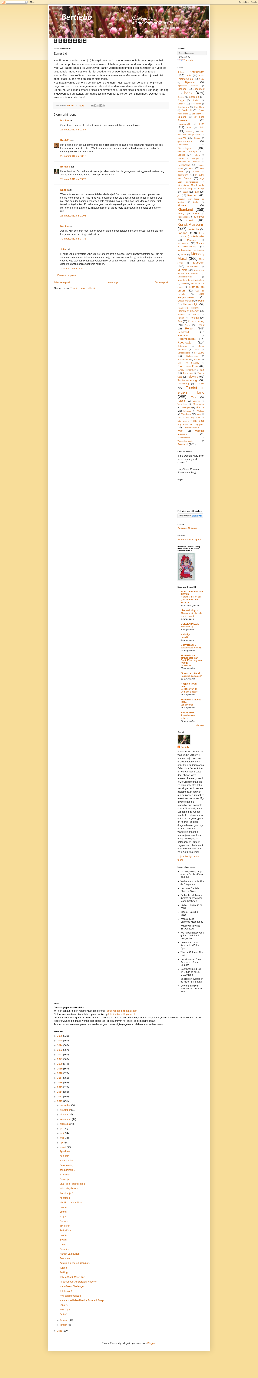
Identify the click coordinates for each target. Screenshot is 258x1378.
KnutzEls (65, 140)
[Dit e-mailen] (92, 105)
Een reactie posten (67, 275)
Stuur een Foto (188, 366)
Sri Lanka (199, 352)
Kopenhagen (184, 217)
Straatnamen (184, 359)
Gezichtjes (184, 148)
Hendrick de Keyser (188, 161)
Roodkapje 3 (66, 1193)
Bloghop (182, 89)
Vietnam (200, 407)
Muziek (182, 269)
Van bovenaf (187, 704)
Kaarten (192, 195)
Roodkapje (185, 342)
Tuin (193, 397)
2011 (60, 1330)
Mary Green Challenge (72, 1286)
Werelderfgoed (192, 427)
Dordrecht (187, 110)
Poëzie (196, 314)
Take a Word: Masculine (72, 1277)
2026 (60, 1036)
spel (197, 349)
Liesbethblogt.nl (190, 610)
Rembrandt (183, 332)
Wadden (200, 411)
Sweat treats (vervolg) (191, 647)
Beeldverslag (187, 626)
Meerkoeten (184, 243)
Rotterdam (183, 346)
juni (62, 1133)
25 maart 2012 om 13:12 (73, 156)
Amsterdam (197, 71)
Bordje (181, 97)
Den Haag (199, 107)
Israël (185, 192)
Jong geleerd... (67, 1170)
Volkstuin (187, 411)
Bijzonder (190, 82)
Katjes (63, 1216)
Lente (63, 1244)
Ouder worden (185, 300)
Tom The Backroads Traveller (192, 592)
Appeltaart (65, 1151)
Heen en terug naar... (189, 685)
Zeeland (183, 444)
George (197, 138)
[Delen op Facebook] (100, 105)
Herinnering (184, 165)
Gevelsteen (183, 144)
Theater (200, 383)
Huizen (195, 171)
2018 (60, 1073)
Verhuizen (182, 404)
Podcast (181, 314)
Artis (188, 75)
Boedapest (198, 89)
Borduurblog (188, 712)
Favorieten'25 (184, 124)
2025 (60, 1040)
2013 (60, 1096)
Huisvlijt (185, 634)
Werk (180, 431)
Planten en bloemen (188, 311)
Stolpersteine (192, 356)
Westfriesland (184, 437)
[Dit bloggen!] (95, 105)
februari (64, 1320)
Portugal (194, 317)
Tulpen (181, 401)
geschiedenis (185, 141)
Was (199, 414)
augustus (65, 1124)
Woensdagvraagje (185, 441)
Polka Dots (65, 1230)
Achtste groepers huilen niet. (75, 1263)
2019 (60, 1068)
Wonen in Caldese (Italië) (191, 700)
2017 (60, 1078)
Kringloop (199, 216)
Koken (196, 213)
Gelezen (182, 138)
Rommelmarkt (186, 338)
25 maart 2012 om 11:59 (73, 129)
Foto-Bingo (190, 131)
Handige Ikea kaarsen (191, 676)
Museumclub (193, 266)
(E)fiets (181, 72)
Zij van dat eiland (190, 673)
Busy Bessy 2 (188, 645)
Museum (198, 262)
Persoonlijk (190, 304)
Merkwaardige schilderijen (191, 250)
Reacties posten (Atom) (82, 288)
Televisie (192, 376)
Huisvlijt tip (186, 637)
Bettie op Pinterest (187, 528)
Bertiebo (65, 166)
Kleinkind (185, 209)
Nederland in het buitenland (191, 280)
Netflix (184, 283)
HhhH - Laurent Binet (71, 1202)
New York (65, 1309)
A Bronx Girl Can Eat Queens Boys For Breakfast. (191, 599)
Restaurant (183, 335)
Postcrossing (196, 321)
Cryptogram (183, 107)
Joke (63, 249)
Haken (197, 155)
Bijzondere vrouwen (188, 86)
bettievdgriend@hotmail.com (122, 1011)
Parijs (201, 300)
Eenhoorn (196, 114)
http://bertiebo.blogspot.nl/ (121, 1014)
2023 (60, 1050)
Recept (200, 325)
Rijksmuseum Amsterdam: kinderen (78, 1281)
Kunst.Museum (190, 224)
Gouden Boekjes (188, 151)
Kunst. (190, 220)
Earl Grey (65, 1174)
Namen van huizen (70, 1253)
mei (62, 1138)
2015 (60, 1087)
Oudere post (161, 282)
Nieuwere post (62, 282)
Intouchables (66, 1160)
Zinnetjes (64, 1249)
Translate (188, 60)
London (182, 233)
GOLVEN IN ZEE (190, 624)
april (62, 1142)
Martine (64, 120)
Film (201, 123)
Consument (196, 104)
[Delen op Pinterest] (103, 105)
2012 (60, 1101)
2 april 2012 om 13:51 (71, 268)
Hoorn (191, 168)
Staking (64, 1272)
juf (179, 195)
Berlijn (201, 79)
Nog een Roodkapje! (71, 1295)
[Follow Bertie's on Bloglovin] (190, 517)
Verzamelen (198, 404)
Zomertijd (65, 1179)
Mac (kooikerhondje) (193, 236)
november (65, 1110)
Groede (181, 155)
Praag (187, 325)
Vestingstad (186, 407)
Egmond (182, 117)
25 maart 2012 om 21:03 (73, 215)
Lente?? (64, 1305)
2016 (60, 1082)
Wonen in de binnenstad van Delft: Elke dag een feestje (191, 659)
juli (62, 1128)
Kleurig (181, 213)
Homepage (112, 282)
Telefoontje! (66, 1291)
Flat (189, 127)
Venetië (196, 401)
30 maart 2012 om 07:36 (73, 238)
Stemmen (65, 1258)
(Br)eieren (65, 1226)
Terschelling (183, 383)
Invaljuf (201, 188)
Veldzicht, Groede (69, 1188)
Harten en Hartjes (188, 158)
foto (202, 127)
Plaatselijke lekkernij (188, 308)
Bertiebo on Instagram (189, 539)
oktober (64, 1114)
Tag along (188, 373)
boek (188, 93)
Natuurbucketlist (185, 277)
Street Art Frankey (188, 363)
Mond (183, 254)
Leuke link (193, 229)
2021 (60, 1059)
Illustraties (183, 175)
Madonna (191, 240)
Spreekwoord (184, 353)
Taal (202, 369)
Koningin (64, 1156)
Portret (181, 318)
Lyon (201, 233)
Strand (197, 359)
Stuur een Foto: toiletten (72, 1184)
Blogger (151, 1343)
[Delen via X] (98, 105)
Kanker (196, 202)
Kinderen (182, 205)
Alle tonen (200, 725)
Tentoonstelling (187, 380)
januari (64, 1325)
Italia (196, 191)
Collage (181, 103)
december (65, 1105)
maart (63, 1147)
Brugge (181, 100)
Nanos (64, 190)
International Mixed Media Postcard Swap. (82, 1300)
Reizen (189, 328)
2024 (60, 1045)
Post (180, 321)
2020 (60, 1064)
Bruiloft (195, 100)
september (66, 1119)
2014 (60, 1092)
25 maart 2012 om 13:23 (73, 179)
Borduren (194, 97)
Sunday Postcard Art (187, 370)
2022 (60, 1054)
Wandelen (186, 414)
